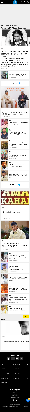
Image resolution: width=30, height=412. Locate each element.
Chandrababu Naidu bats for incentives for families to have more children (17, 155)
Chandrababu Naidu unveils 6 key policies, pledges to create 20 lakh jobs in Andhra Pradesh (15, 245)
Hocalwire (26, 406)
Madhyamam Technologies (12, 406)
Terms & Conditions (14, 397)
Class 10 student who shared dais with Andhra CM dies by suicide (14, 53)
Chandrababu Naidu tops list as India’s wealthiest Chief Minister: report (18, 175)
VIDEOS (3, 190)
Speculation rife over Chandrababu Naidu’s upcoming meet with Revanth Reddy (18, 268)
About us (14, 392)
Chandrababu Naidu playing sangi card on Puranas (18, 123)
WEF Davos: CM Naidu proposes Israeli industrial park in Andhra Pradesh (15, 113)
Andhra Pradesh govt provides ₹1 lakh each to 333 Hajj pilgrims (18, 75)
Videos (3, 206)
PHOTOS (3, 320)
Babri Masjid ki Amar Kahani (11, 212)
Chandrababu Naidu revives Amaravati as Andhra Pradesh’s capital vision (18, 144)
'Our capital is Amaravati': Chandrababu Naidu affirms (17, 309)
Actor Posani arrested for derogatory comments (16, 165)
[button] (2, 2)
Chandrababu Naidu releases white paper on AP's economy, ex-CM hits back (18, 257)
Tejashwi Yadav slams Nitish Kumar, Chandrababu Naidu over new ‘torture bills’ (18, 133)
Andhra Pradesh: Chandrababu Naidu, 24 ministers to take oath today (18, 299)
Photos (3, 336)
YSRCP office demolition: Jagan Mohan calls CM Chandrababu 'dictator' (18, 278)
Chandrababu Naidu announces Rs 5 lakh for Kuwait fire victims (18, 288)
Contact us (14, 394)
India (2, 47)
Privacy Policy (14, 395)
